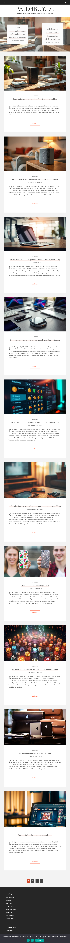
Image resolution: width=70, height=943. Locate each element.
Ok (28, 940)
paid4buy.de (35, 9)
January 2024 (10, 918)
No (32, 940)
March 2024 (9, 912)
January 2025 (10, 906)
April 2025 (9, 903)
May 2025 (9, 900)
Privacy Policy (39, 940)
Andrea (22, 40)
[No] (68, 938)
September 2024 (11, 909)
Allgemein (17, 27)
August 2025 (10, 897)
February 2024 (10, 915)
